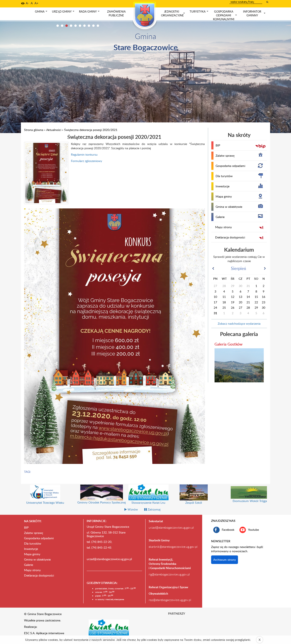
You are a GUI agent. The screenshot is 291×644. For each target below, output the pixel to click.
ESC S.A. (29, 633)
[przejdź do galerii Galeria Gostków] (239, 365)
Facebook (228, 529)
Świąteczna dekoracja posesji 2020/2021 (90, 130)
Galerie (220, 217)
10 (98, 25)
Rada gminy (89, 13)
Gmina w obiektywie (229, 207)
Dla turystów (224, 176)
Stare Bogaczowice (146, 47)
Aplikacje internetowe (50, 633)
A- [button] (27, 3)
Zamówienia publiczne (116, 13)
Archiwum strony (224, 560)
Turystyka (199, 13)
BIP (218, 145)
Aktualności (53, 130)
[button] (23, 3)
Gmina (41, 13)
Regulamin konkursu (84, 154)
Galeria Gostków (228, 344)
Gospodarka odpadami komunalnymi (225, 15)
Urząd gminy (63, 13)
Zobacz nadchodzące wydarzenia (239, 323)
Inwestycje (222, 186)
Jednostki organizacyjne (173, 13)
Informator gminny (254, 13)
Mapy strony (223, 227)
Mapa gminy (224, 196)
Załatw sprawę (225, 155)
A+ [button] (36, 3)
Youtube (253, 529)
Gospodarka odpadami (230, 166)
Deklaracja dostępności (230, 237)
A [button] (32, 3)
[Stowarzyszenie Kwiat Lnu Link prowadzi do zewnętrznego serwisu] (109, 627)
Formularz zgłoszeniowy (86, 161)
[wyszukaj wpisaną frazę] (267, 2)
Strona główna (33, 130)
